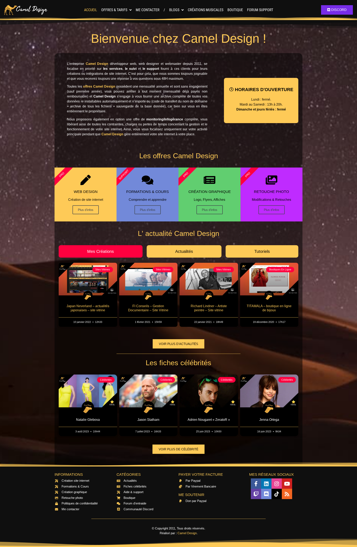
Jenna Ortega (269, 419)
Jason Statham (148, 419)
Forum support (260, 10)
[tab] (101, 251)
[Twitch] (256, 494)
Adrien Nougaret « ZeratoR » (209, 419)
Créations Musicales (205, 10)
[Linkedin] (266, 483)
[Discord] (266, 494)
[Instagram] (276, 483)
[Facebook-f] (256, 483)
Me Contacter (147, 10)
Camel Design (187, 533)
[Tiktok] (276, 494)
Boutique (235, 10)
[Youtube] (287, 483)
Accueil (90, 10)
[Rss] (287, 494)
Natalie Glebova (88, 419)
